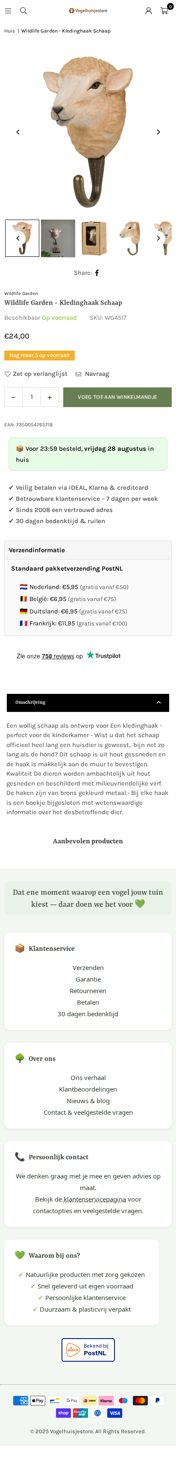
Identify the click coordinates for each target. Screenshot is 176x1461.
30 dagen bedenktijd (88, 1013)
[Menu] (8, 11)
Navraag (96, 374)
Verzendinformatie (37, 550)
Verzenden (88, 967)
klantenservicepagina (95, 1199)
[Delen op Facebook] (97, 273)
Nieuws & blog (88, 1100)
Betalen (88, 1002)
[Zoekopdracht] (23, 11)
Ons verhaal (88, 1077)
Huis (9, 31)
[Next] (157, 132)
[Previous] (18, 132)
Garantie (88, 979)
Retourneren (88, 990)
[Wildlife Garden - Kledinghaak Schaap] (58, 238)
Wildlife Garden (21, 293)
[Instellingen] (148, 10)
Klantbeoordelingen (88, 1089)
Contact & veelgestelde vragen (88, 1112)
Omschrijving (30, 702)
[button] (164, 10)
